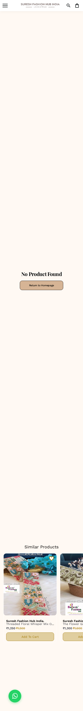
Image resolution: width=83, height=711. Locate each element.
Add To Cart (30, 636)
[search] (68, 5)
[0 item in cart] (77, 5)
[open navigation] (5, 5)
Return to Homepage (41, 285)
